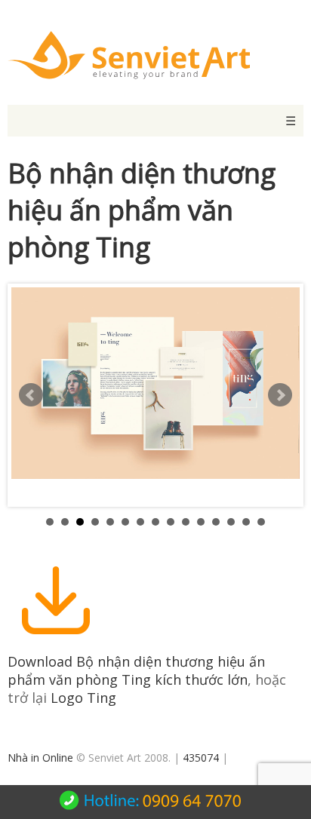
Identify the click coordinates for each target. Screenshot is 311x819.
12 (216, 522)
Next (280, 395)
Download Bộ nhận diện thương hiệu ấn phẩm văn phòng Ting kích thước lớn (136, 670)
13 (231, 522)
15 (261, 522)
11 (201, 522)
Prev (31, 395)
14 (246, 522)
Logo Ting (83, 698)
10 (185, 522)
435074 (201, 757)
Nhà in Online (40, 757)
